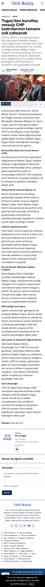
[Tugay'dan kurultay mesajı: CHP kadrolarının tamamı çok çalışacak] (22, 87)
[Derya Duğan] (7, 437)
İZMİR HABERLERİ (28, 10)
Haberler (6, 17)
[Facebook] (12, 526)
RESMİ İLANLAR (9, 10)
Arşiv (34, 554)
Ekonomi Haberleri (28, 535)
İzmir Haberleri (10, 533)
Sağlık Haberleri (27, 551)
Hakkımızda (27, 561)
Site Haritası (27, 556)
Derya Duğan (21, 436)
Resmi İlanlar (9, 559)
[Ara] (42, 3)
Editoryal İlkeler (24, 559)
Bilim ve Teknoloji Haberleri (15, 543)
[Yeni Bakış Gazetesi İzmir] (22, 3)
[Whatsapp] (33, 526)
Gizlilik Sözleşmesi (11, 561)
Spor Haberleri (9, 538)
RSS (6, 574)
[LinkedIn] (25, 526)
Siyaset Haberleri (11, 535)
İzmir (14, 17)
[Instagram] (20, 526)
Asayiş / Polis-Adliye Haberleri (16, 548)
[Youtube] (29, 526)
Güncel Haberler (25, 533)
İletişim (15, 556)
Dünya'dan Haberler (12, 541)
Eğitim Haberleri (10, 551)
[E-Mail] (17, 449)
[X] (16, 526)
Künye (6, 556)
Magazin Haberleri (26, 538)
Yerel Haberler (9, 554)
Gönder (7, 492)
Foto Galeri (23, 554)
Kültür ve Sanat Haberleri (14, 546)
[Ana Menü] (3, 3)
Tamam (31, 584)
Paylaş (7, 104)
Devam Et (18, 445)
